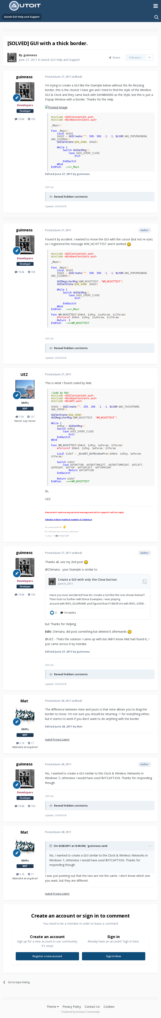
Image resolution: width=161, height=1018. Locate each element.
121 (32, 416)
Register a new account (47, 956)
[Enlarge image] (56, 107)
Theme (52, 1007)
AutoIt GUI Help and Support (60, 60)
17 (32, 743)
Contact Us (92, 1007)
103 (32, 119)
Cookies (109, 1007)
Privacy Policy (71, 1007)
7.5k (21, 416)
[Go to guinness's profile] (12, 57)
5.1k (22, 743)
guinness (30, 55)
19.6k (21, 119)
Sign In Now (113, 956)
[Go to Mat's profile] (25, 715)
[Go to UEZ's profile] (25, 389)
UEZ (24, 374)
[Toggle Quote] (51, 845)
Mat (24, 700)
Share (115, 57)
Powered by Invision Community (80, 1012)
